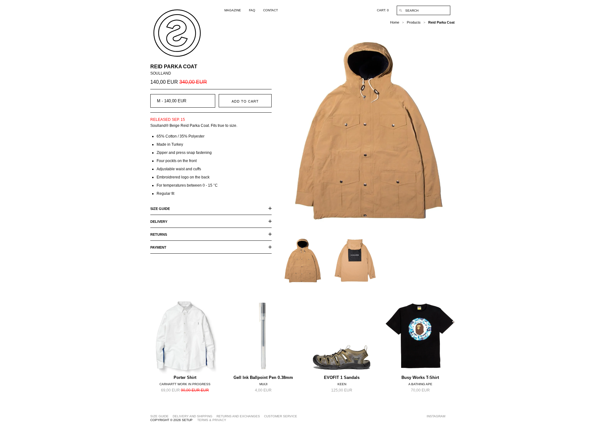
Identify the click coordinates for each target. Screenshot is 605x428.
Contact (270, 10)
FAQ (252, 10)
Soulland (160, 73)
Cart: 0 (383, 10)
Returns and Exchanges (238, 416)
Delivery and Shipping (192, 416)
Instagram (436, 416)
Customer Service (280, 416)
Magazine (232, 10)
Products (414, 22)
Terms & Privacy (211, 420)
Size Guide (159, 416)
